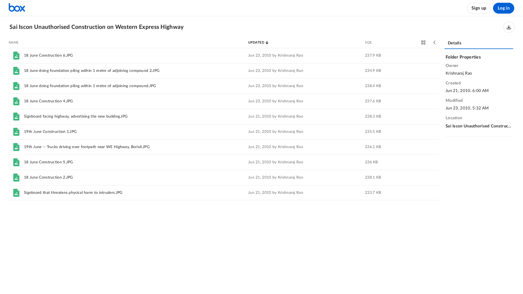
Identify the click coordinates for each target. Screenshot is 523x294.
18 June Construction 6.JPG (48, 55)
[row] (224, 55)
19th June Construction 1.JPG (50, 132)
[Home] (17, 8)
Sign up (479, 8)
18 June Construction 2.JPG (48, 177)
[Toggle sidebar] (434, 42)
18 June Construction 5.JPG (48, 162)
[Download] (508, 27)
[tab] (479, 43)
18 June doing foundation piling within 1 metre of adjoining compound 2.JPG (91, 71)
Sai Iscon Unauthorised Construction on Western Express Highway (479, 126)
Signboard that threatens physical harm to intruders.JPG (73, 193)
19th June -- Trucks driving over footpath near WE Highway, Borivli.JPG (87, 147)
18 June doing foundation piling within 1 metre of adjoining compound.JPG (90, 86)
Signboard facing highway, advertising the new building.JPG (75, 116)
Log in (504, 8)
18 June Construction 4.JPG (48, 101)
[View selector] (423, 42)
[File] (16, 55)
